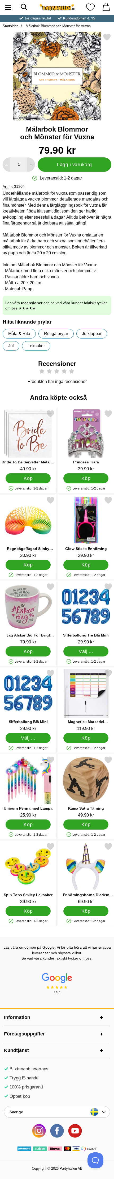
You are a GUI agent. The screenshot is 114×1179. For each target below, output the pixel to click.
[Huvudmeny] (8, 7)
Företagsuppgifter (24, 1034)
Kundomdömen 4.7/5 (79, 18)
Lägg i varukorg (74, 164)
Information (17, 1017)
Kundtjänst (16, 1050)
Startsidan (10, 26)
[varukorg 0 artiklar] (106, 7)
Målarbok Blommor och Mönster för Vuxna (58, 26)
